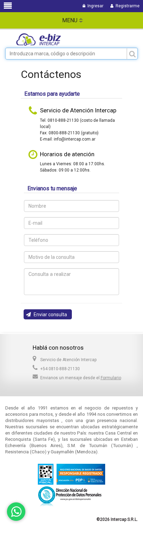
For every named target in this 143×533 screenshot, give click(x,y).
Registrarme (126, 5)
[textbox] (71, 53)
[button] (48, 314)
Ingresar (94, 5)
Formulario (111, 377)
